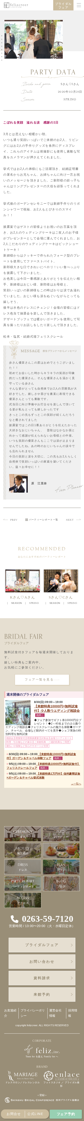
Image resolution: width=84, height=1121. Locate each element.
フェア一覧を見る (39, 679)
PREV (14, 520)
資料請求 (42, 978)
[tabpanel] (34, 40)
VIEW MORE (28, 590)
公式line (35, 1114)
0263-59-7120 (48, 919)
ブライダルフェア (63, 5)
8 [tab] (3, 60)
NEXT (70, 520)
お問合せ (14, 1114)
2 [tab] (3, 39)
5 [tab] (3, 50)
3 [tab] (3, 43)
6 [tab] (3, 53)
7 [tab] (3, 57)
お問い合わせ (42, 961)
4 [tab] (3, 46)
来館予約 (42, 994)
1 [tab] (3, 36)
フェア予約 (66, 1114)
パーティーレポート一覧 (43, 519)
